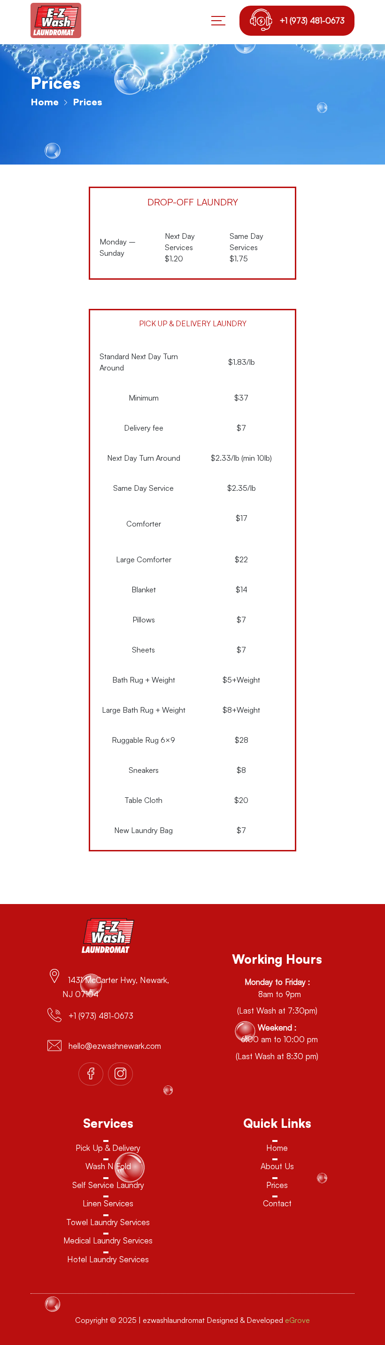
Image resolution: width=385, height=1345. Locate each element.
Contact (277, 1203)
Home (45, 102)
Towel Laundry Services (108, 1222)
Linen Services (108, 1203)
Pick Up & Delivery (108, 1148)
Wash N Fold (108, 1166)
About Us (277, 1166)
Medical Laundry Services (108, 1240)
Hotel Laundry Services (108, 1259)
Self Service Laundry (108, 1185)
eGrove (297, 1320)
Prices (277, 1185)
